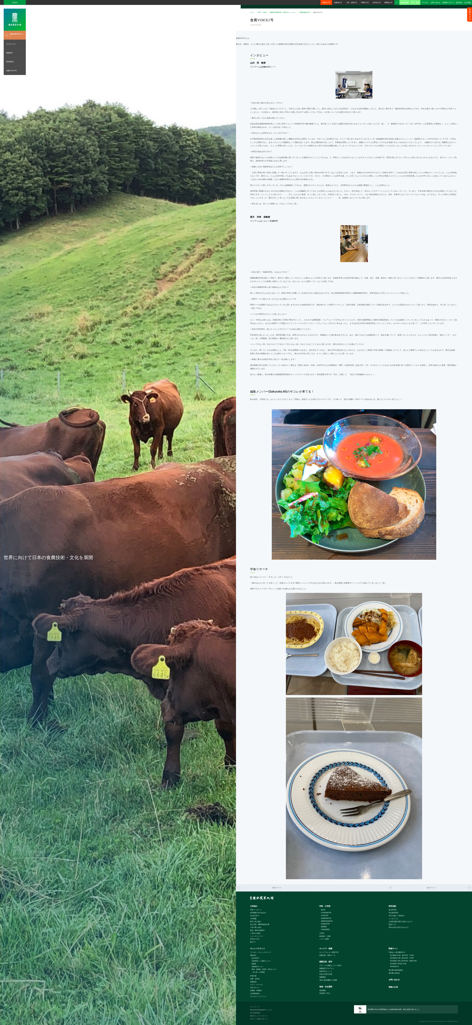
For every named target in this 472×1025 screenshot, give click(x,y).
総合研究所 (393, 910)
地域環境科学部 (326, 918)
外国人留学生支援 (325, 974)
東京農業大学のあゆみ (258, 913)
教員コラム (393, 924)
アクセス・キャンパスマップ (260, 952)
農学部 (323, 910)
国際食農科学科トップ (17, 35)
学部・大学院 (262, 12)
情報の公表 (393, 987)
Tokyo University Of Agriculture (436, 1021)
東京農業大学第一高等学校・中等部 (402, 955)
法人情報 (467, 2)
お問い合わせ (435, 2)
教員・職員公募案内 (257, 930)
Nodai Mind (254, 916)
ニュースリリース (256, 936)
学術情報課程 (325, 929)
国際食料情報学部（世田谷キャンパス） (283, 12)
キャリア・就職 (325, 948)
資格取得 (9, 53)
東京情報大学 (394, 966)
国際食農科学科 (305, 12)
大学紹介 (254, 906)
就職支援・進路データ (327, 955)
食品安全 (459, 2)
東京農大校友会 (394, 973)
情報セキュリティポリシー (259, 1016)
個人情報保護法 (255, 1013)
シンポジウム (393, 919)
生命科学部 (324, 915)
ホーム (252, 12)
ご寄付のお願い (255, 933)
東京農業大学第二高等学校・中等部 (402, 958)
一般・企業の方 (351, 2)
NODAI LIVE (254, 939)
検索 (396, 2)
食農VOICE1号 (11, 71)
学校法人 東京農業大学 (397, 952)
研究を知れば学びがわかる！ (399, 927)
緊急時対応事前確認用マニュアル (261, 1010)
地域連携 (322, 990)
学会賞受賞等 (393, 913)
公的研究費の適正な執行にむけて (401, 921)
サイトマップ (254, 1007)
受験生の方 (326, 2)
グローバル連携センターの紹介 (330, 965)
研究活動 (392, 906)
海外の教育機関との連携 (328, 980)
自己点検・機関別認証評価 (259, 924)
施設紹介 (253, 955)
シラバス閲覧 (324, 939)
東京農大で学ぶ (325, 993)
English (15, 2)
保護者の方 (338, 2)
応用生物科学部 (326, 913)
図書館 (254, 964)
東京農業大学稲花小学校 (398, 964)
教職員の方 (388, 2)
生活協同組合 (255, 993)
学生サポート (255, 987)
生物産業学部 (325, 924)
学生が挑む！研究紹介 (397, 916)
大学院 (321, 933)
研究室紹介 (10, 62)
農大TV (253, 942)
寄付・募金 (415, 2)
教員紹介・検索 (325, 936)
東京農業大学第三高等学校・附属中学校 (403, 961)
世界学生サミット (325, 971)
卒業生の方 (365, 2)
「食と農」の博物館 (258, 972)
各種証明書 (405, 2)
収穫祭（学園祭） (256, 990)
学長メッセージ (255, 910)
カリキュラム (11, 44)
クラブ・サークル (256, 985)
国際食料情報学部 (327, 921)
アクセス (425, 2)
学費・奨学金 (255, 979)
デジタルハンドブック (258, 996)
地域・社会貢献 (325, 986)
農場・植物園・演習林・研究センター (264, 969)
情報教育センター (257, 966)
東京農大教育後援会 (396, 970)
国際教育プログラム (326, 968)
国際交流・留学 (325, 961)
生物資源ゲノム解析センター (261, 961)
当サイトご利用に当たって (259, 1019)
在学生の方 (377, 2)
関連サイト (393, 948)
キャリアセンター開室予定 (329, 952)
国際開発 (322, 977)
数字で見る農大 (255, 921)
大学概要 (253, 919)
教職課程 (324, 927)
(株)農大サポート (448, 2)
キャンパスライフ (257, 948)
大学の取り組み (255, 927)
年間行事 (253, 976)
